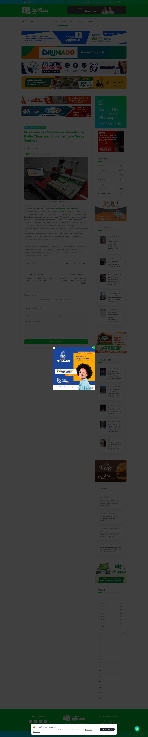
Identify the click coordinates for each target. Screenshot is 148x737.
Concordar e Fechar (107, 729)
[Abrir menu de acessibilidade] (137, 728)
